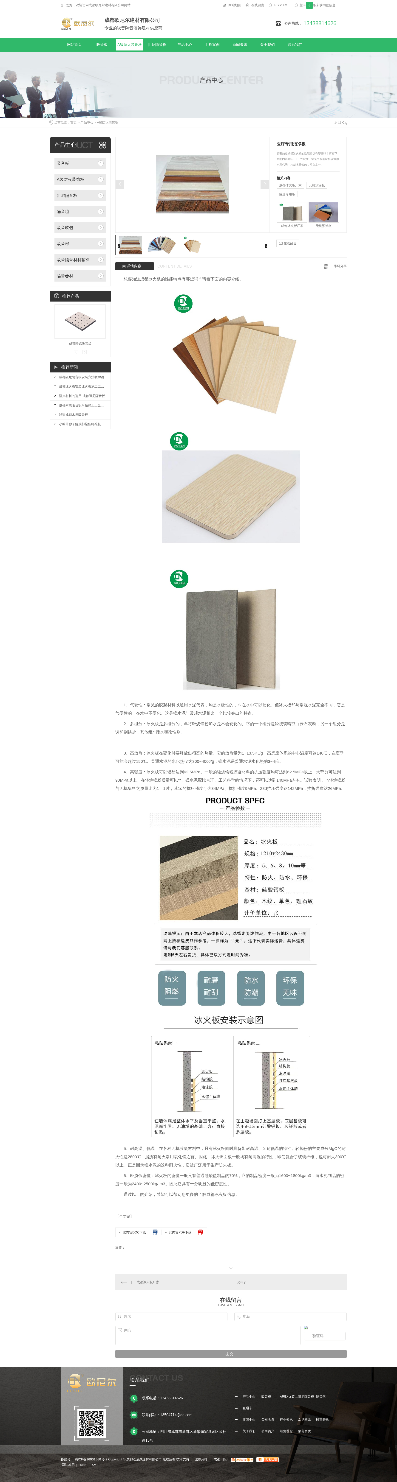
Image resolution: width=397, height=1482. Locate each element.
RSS (278, 5)
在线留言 (257, 5)
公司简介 (267, 1431)
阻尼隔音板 (157, 45)
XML (286, 5)
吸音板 (102, 45)
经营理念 (286, 1431)
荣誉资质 (304, 1431)
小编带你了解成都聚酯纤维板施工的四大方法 (82, 424)
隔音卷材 (65, 276)
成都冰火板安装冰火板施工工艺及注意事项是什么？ (82, 386)
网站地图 (234, 5)
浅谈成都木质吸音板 (73, 415)
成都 (217, 1459)
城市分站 (201, 1459)
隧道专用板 (287, 194)
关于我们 (267, 45)
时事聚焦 (322, 1419)
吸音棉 (63, 243)
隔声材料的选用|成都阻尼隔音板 (82, 396)
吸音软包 (65, 227)
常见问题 (304, 1419)
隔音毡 (63, 211)
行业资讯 (286, 1419)
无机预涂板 (317, 185)
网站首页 (74, 45)
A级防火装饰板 (129, 45)
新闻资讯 (240, 45)
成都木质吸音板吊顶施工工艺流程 (82, 405)
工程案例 (212, 45)
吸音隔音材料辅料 (73, 259)
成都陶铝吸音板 (80, 343)
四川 (226, 1459)
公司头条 (267, 1419)
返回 (337, 122)
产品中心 (184, 45)
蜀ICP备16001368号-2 (91, 1459)
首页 (73, 122)
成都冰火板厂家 (290, 185)
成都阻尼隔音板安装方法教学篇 (81, 377)
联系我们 (295, 45)
